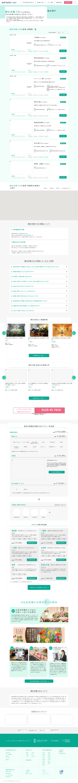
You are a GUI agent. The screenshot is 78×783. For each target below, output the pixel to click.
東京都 (49, 756)
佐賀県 (43, 764)
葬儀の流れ (38, 720)
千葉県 (49, 759)
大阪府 (43, 757)
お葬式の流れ (8, 752)
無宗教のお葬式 (8, 771)
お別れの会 (33, 756)
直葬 (32, 754)
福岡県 (49, 763)
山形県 (49, 754)
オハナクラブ (8, 757)
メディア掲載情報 (9, 754)
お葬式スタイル (29, 750)
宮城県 (49, 752)
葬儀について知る (29, 773)
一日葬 (27, 756)
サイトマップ (44, 772)
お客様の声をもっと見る (38, 398)
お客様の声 (28, 772)
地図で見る (63, 37)
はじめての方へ (62, 753)
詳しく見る (63, 50)
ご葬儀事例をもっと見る (38, 355)
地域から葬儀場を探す (47, 750)
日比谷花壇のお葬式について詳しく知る (38, 681)
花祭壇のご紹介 (40, 2)
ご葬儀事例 (28, 770)
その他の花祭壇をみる (56, 472)
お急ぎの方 (68, 2)
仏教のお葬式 (8, 773)
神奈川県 (49, 757)
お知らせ (43, 770)
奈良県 (43, 763)
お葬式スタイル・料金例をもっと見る (38, 587)
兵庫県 (43, 759)
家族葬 (27, 752)
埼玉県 (49, 761)
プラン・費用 (50, 2)
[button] (31, 198)
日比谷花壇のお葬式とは (28, 2)
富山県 (43, 754)
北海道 (43, 752)
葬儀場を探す (59, 2)
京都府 (43, 761)
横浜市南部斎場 (27, 235)
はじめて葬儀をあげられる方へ (15, 720)
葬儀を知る (61, 720)
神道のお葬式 (8, 776)
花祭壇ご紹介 (29, 760)
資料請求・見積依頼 (68, 740)
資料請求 (7, 759)
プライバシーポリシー (46, 773)
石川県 (43, 756)
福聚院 (24, 251)
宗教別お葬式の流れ (10, 769)
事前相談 (56, 741)
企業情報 (7, 756)
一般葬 (27, 754)
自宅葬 (33, 752)
